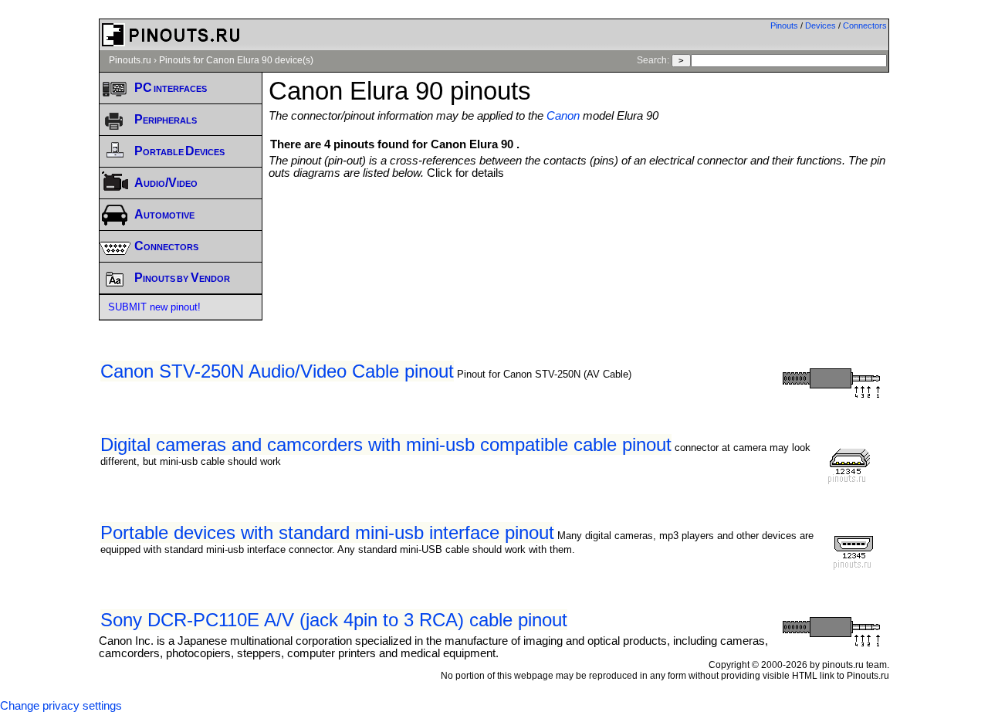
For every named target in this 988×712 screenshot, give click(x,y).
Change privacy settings (61, 706)
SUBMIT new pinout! (154, 307)
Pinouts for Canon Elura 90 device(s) (236, 60)
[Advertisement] (579, 221)
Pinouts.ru (130, 60)
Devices (820, 25)
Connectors (865, 25)
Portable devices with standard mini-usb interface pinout (327, 532)
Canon (563, 116)
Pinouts (784, 25)
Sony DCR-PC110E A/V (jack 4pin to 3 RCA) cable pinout (333, 619)
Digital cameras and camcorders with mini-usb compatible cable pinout (386, 444)
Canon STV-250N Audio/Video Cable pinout (277, 371)
